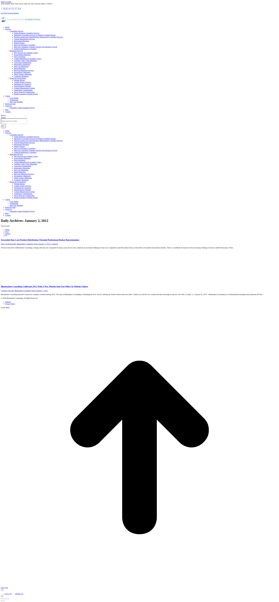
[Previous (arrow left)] (2, 600)
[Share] (4, 598)
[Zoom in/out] (8, 598)
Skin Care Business (7, 244)
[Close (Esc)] (2, 598)
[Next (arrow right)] (4, 600)
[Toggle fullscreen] (6, 598)
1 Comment (54, 244)
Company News (6, 291)
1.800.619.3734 (11, 8)
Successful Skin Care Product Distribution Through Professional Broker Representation (40, 240)
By (26, 244)
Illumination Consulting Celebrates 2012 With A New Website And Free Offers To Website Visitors (44, 286)
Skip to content (6, 2)
